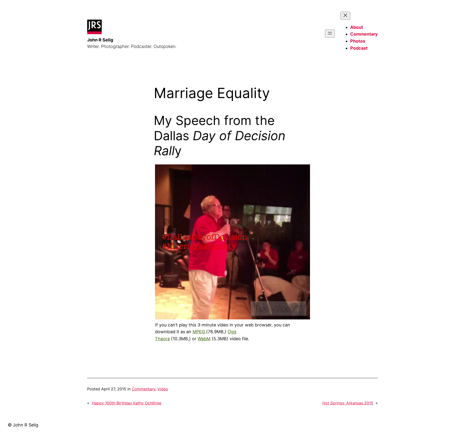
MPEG (199, 331)
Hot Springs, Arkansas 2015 (347, 403)
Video (162, 388)
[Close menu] (345, 16)
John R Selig (100, 39)
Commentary (143, 388)
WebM (204, 338)
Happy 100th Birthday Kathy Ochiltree (126, 403)
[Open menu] (330, 34)
